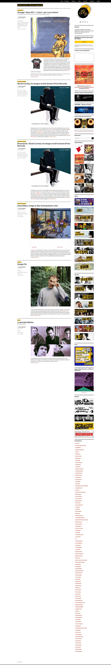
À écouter (85, 1)
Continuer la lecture (35, 76)
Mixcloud (87, 88)
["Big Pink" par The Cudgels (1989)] (89, 159)
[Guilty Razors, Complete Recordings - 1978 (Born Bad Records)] (79, 188)
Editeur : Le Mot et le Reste (23, 23)
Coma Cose (50, 129)
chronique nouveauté (21, 81)
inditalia (25, 91)
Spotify (79, 87)
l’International (63, 311)
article (45, 309)
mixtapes (92, 87)
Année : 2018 (20, 213)
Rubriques (73, 1)
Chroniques (67, 1)
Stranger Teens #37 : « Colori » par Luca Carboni (37, 12)
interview (19, 262)
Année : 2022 (26, 22)
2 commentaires (20, 333)
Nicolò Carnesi (25, 94)
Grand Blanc (33, 250)
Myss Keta (67, 128)
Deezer (76, 87)
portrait (18, 320)
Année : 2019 (20, 91)
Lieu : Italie (25, 24)
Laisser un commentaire (21, 28)
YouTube (82, 87)
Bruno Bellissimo (39, 130)
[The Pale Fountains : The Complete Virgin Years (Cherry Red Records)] (89, 188)
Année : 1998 (20, 22)
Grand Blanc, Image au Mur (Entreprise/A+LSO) (37, 206)
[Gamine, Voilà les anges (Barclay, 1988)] (79, 168)
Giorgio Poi (22, 264)
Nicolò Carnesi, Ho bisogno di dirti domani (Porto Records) (42, 84)
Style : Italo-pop (20, 332)
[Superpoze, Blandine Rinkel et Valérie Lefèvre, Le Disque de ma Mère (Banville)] (79, 178)
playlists (87, 85)
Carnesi (39, 132)
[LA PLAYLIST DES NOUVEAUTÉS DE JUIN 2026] (79, 159)
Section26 (20, 662)
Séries (79, 1)
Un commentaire (20, 216)
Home (62, 1)
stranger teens (20, 10)
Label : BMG (20, 24)
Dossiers (98, 1)
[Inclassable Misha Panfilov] (89, 168)
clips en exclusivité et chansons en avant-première (84, 131)
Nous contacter (88, 45)
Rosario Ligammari (22, 17)
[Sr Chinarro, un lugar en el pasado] (89, 178)
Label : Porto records (23, 92)
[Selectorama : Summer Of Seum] (89, 149)
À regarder (92, 1)
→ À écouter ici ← (84, 392)
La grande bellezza (25, 322)
